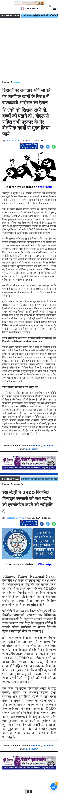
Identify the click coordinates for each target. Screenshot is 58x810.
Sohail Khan (12, 140)
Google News (31, 449)
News (16, 81)
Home (6, 81)
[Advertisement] (29, 49)
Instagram (48, 445)
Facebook (35, 445)
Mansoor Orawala (15, 517)
